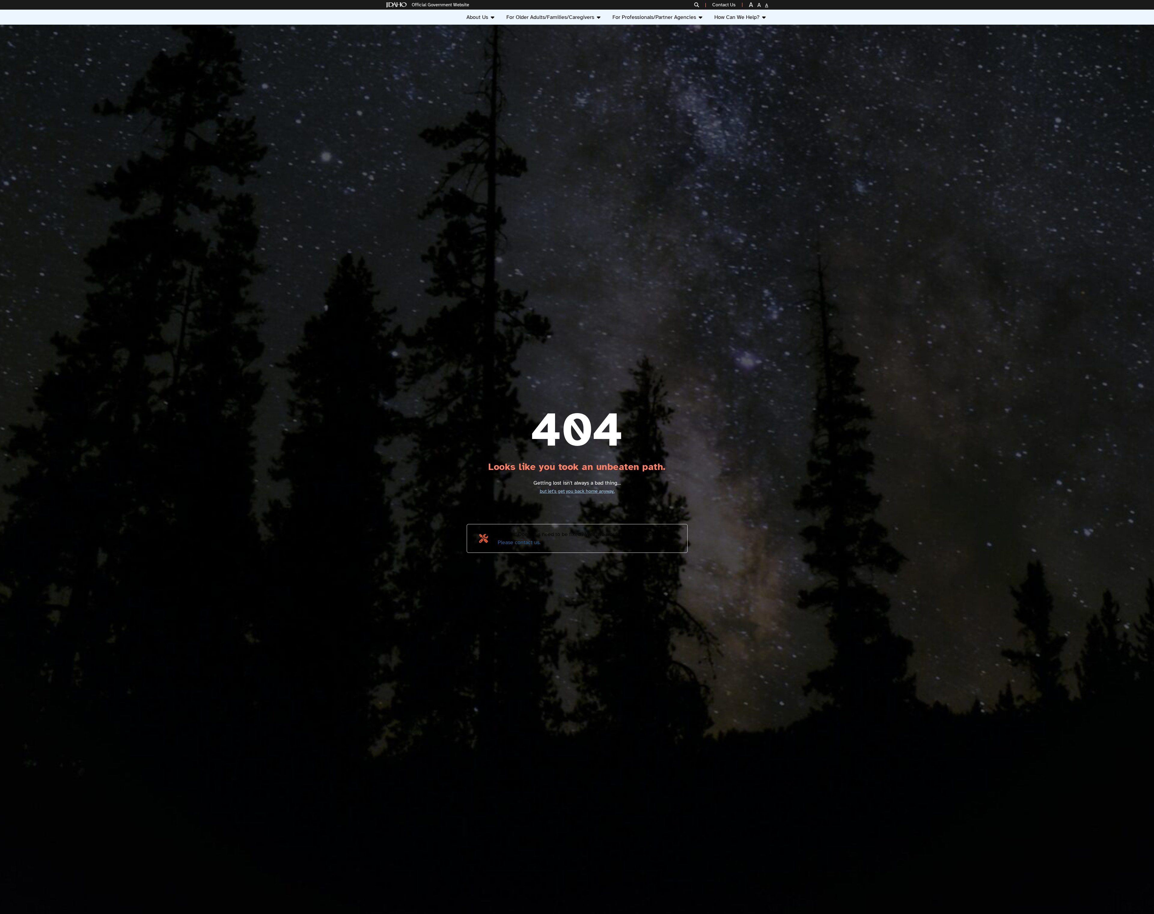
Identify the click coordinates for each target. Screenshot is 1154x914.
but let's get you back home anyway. (577, 491)
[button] (700, 4)
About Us (477, 17)
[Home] (397, 5)
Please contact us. (519, 542)
